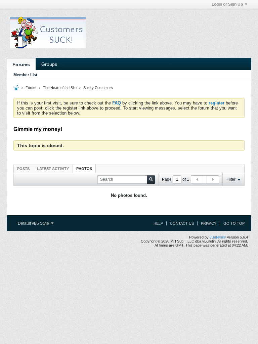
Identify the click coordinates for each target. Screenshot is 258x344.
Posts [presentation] (23, 169)
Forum (31, 88)
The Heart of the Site (60, 88)
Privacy (208, 223)
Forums (21, 64)
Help (158, 223)
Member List (25, 75)
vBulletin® (218, 237)
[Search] (151, 179)
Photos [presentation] (84, 169)
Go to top (234, 223)
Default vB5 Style (34, 223)
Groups (49, 64)
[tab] (23, 168)
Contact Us (182, 223)
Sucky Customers (98, 88)
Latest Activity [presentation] (53, 169)
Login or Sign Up (227, 4)
